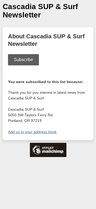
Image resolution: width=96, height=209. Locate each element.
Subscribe (23, 59)
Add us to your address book (32, 132)
